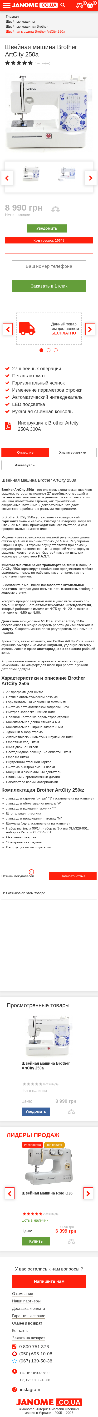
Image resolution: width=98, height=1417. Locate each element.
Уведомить (46, 228)
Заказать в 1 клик (49, 285)
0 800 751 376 (34, 1346)
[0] (79, 4)
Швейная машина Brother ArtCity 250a (46, 1065)
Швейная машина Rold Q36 (47, 1193)
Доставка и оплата (28, 1308)
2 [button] (48, 350)
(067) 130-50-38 (35, 1361)
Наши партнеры (26, 1301)
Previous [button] (7, 178)
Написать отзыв (73, 876)
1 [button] (41, 350)
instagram (30, 1389)
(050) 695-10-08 (35, 1353)
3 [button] (56, 350)
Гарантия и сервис (28, 1316)
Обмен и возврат (27, 1323)
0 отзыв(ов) (42, 63)
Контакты (20, 1331)
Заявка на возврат (28, 1338)
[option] (49, 113)
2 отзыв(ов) (50, 1214)
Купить (36, 1241)
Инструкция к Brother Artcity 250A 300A (48, 426)
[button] (61, 5)
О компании (22, 1294)
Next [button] (91, 178)
